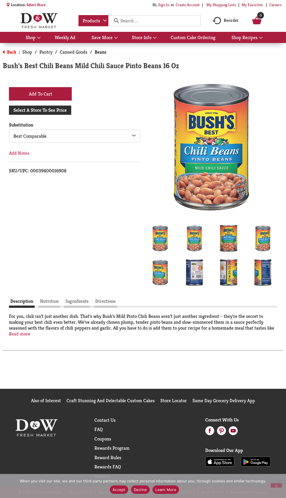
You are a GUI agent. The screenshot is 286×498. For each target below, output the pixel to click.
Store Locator (173, 400)
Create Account (188, 4)
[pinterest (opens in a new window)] (221, 432)
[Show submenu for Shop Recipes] (261, 38)
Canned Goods (73, 52)
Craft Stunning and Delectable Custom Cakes (110, 400)
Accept (119, 489)
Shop (27, 52)
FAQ (98, 429)
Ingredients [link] (77, 301)
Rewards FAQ (107, 467)
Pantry (46, 52)
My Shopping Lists (221, 4)
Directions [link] (105, 301)
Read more (19, 334)
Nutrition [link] (49, 301)
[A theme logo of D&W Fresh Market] (39, 20)
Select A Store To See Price (40, 110)
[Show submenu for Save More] (116, 38)
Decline (140, 489)
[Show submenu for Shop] (38, 38)
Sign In (163, 4)
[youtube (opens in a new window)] (233, 432)
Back (11, 52)
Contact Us (105, 420)
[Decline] (276, 485)
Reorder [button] (231, 20)
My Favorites (252, 4)
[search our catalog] (114, 20)
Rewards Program (112, 448)
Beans (100, 52)
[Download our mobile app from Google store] (255, 461)
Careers (275, 4)
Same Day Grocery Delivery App (223, 400)
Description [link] (21, 301)
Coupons (102, 439)
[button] (160, 238)
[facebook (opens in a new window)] (209, 432)
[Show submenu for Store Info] (154, 38)
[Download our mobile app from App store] (220, 461)
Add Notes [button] (19, 153)
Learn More (165, 489)
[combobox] (93, 20)
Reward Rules (107, 457)
